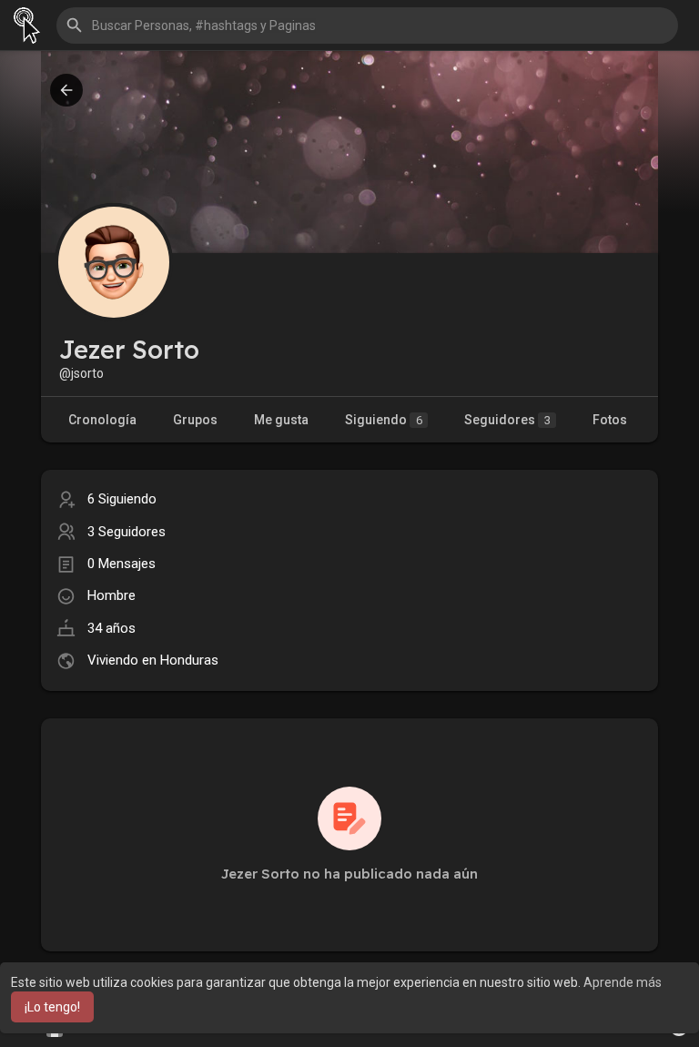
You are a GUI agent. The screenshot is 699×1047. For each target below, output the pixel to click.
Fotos (610, 419)
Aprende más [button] (622, 982)
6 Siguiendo (122, 499)
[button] (367, 25)
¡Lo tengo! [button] (52, 1007)
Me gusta (281, 419)
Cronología (102, 419)
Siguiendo (383, 419)
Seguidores (507, 419)
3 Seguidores (126, 532)
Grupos (195, 419)
